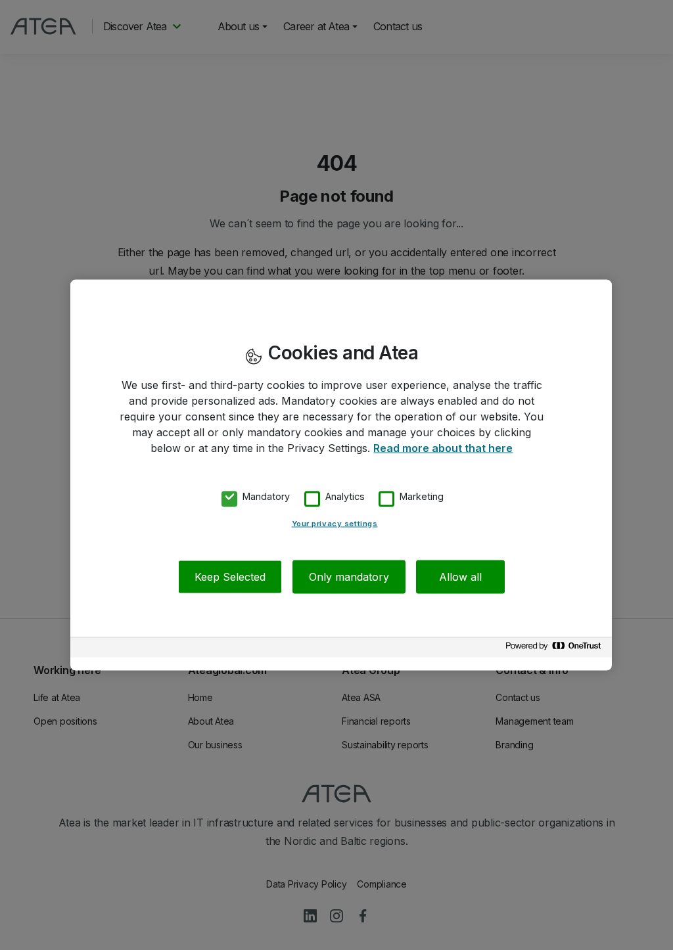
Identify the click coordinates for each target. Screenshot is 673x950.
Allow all (460, 576)
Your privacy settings (335, 523)
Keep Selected (230, 576)
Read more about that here (443, 448)
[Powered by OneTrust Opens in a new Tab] (555, 649)
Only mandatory (349, 576)
